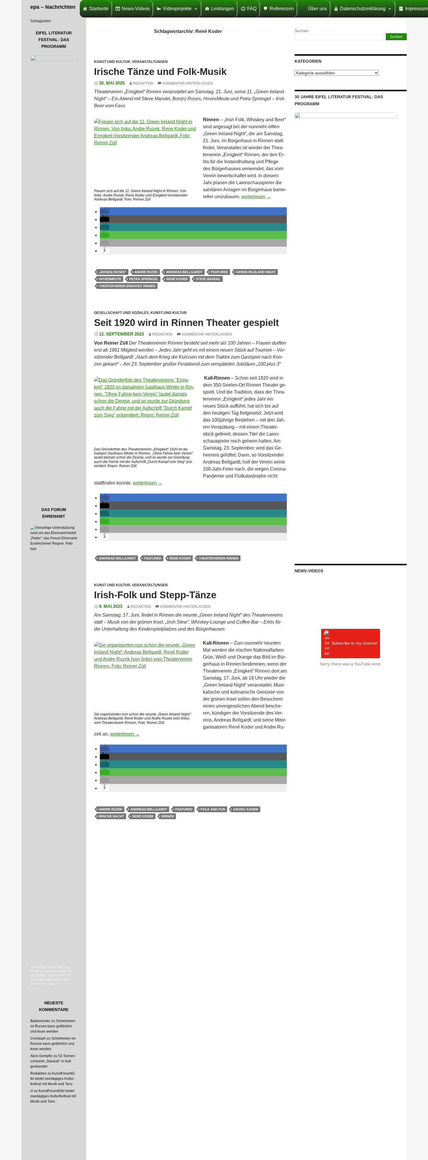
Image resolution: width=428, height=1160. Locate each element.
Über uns (317, 8)
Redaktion (143, 83)
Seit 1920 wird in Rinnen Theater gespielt (186, 322)
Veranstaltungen (150, 62)
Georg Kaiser (245, 809)
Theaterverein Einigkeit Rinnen (127, 286)
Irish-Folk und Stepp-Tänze (155, 594)
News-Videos (136, 8)
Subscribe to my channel (354, 643)
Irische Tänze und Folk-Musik (160, 71)
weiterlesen (256, 196)
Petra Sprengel (143, 279)
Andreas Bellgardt (184, 272)
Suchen (302, 30)
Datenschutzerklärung (362, 8)
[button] (104, 211)
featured (219, 272)
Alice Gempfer (41, 1056)
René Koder (177, 279)
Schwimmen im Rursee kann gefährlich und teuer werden (52, 1026)
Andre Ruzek (146, 272)
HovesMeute (110, 279)
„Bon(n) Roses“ (112, 272)
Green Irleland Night (256, 272)
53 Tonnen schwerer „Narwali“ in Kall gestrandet (52, 1061)
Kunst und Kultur (112, 62)
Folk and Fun (213, 809)
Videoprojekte (177, 8)
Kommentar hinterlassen (187, 83)
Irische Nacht (111, 816)
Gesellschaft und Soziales (121, 313)
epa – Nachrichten (52, 7)
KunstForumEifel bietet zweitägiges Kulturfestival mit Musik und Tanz (53, 1078)
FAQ (252, 8)
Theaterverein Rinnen (218, 558)
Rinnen (168, 816)
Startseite (99, 8)
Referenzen (282, 8)
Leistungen (222, 8)
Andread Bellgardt (117, 558)
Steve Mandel (208, 279)
